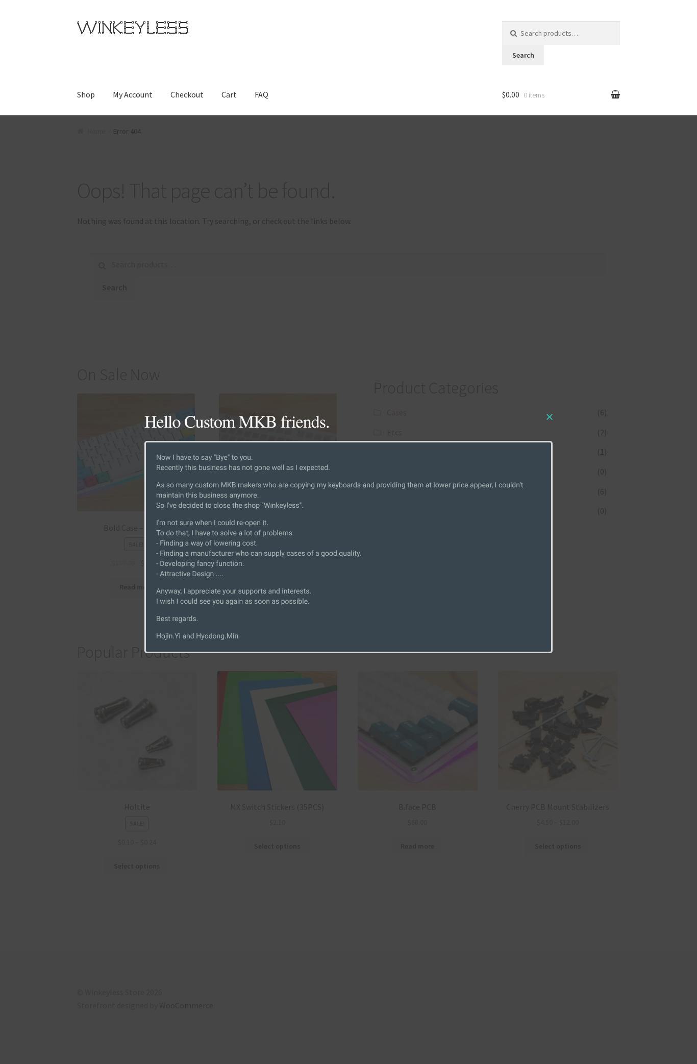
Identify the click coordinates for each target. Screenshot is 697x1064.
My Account (133, 94)
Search (523, 55)
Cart (229, 94)
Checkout (187, 94)
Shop (86, 94)
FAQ (261, 94)
